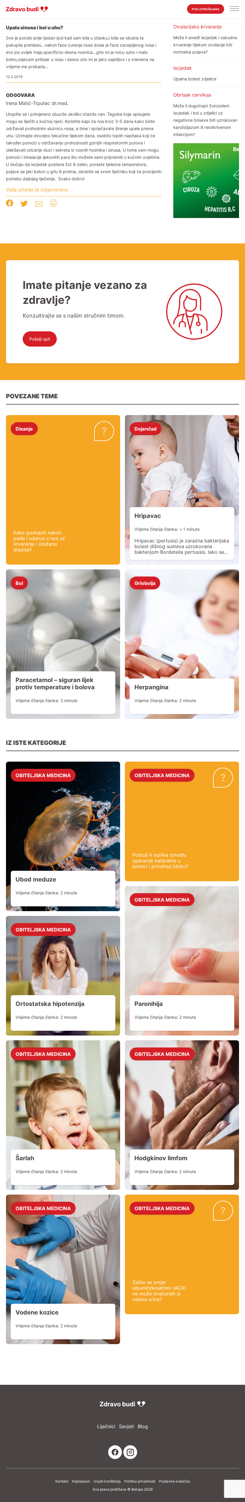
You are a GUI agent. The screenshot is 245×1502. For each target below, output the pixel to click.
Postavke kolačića (174, 1481)
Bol (19, 582)
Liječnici (106, 1426)
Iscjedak (182, 68)
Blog (143, 1426)
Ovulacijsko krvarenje (197, 26)
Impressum (81, 1481)
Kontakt (61, 1481)
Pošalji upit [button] (39, 339)
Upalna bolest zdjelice (194, 79)
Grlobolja (144, 582)
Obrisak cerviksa (192, 95)
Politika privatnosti (139, 1481)
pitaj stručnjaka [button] (205, 9)
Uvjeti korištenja (107, 1481)
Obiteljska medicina (43, 775)
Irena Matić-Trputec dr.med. (37, 103)
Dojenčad (145, 428)
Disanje (24, 428)
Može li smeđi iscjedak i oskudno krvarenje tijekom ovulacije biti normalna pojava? (205, 45)
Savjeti (126, 1426)
